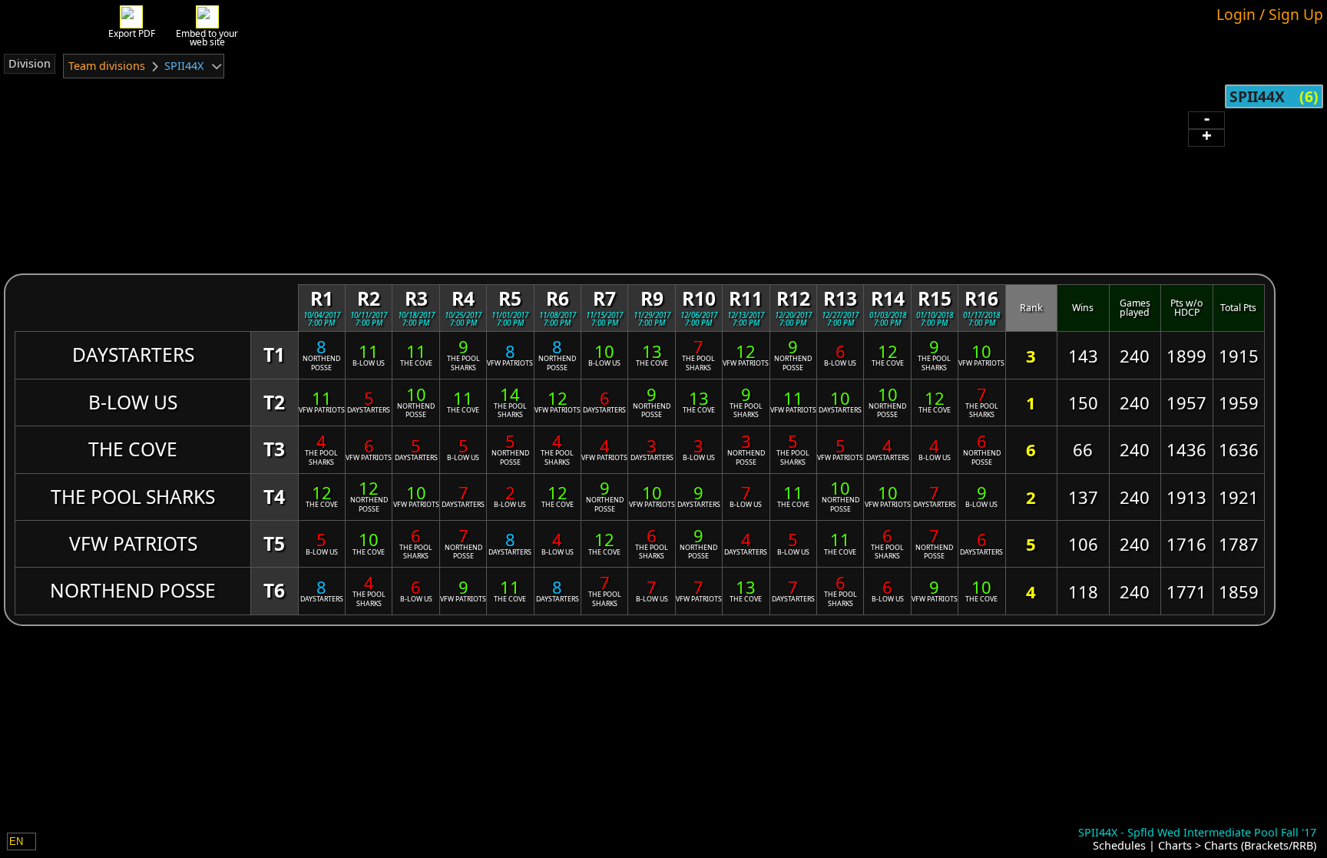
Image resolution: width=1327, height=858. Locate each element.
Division (29, 63)
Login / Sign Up (1269, 14)
